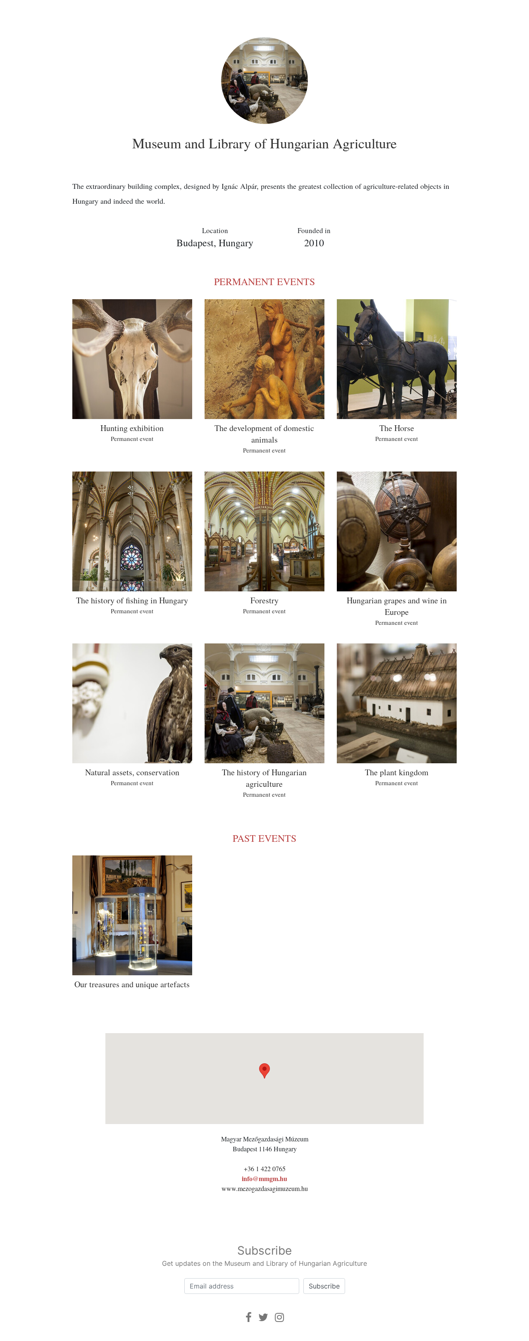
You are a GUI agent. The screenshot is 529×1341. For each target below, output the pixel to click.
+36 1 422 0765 (265, 1168)
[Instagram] (279, 1317)
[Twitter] (263, 1317)
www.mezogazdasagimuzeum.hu (265, 1188)
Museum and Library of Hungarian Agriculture (264, 142)
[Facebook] (248, 1317)
